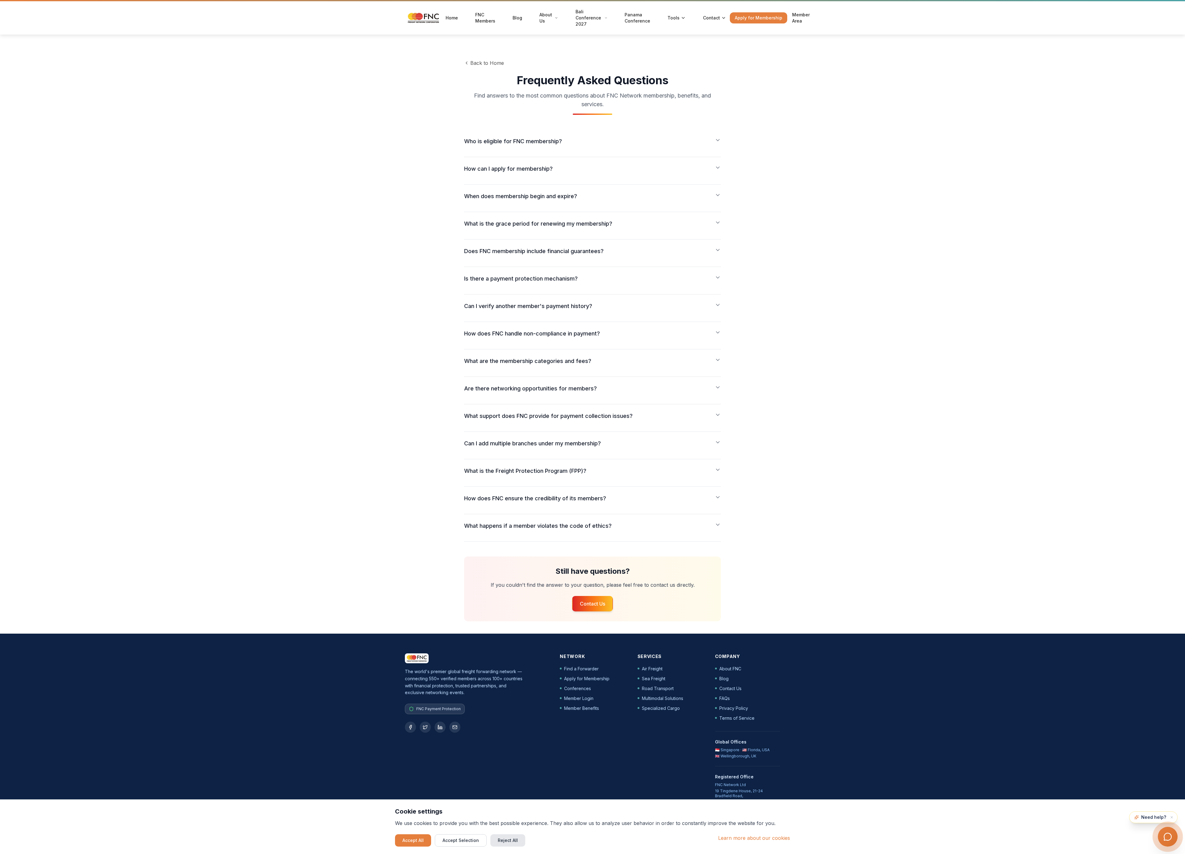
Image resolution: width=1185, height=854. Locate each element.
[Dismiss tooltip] (1172, 817)
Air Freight (652, 668)
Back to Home (487, 63)
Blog (517, 17)
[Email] (454, 727)
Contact (711, 17)
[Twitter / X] (425, 727)
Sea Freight (653, 678)
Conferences (577, 688)
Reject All (508, 840)
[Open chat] (1168, 837)
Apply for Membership (758, 17)
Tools (673, 17)
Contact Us (592, 604)
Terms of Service (737, 718)
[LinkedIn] (440, 727)
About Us (545, 17)
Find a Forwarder (581, 668)
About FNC (730, 668)
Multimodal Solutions (662, 698)
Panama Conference (637, 17)
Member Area (801, 17)
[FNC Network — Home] (423, 17)
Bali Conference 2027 (588, 18)
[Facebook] (410, 727)
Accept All (413, 840)
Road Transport (658, 688)
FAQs (724, 698)
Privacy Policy (733, 708)
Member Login (578, 698)
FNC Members (485, 17)
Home (452, 17)
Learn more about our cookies (754, 838)
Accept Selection (461, 840)
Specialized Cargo (661, 708)
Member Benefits (581, 708)
